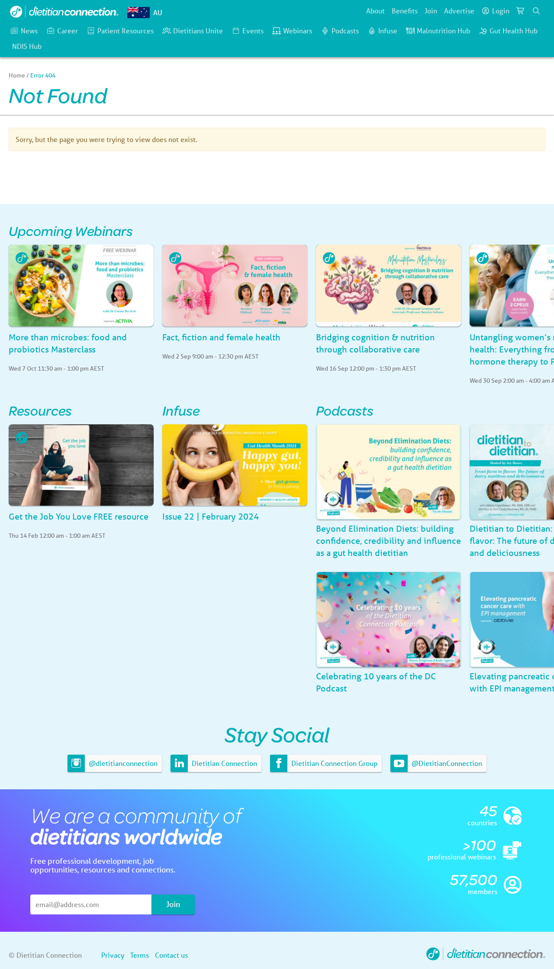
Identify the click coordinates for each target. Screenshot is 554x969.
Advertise (459, 10)
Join (431, 10)
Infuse (387, 30)
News (29, 30)
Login (500, 10)
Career (67, 30)
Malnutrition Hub (443, 30)
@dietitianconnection (122, 763)
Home (17, 75)
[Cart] (520, 11)
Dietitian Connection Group (333, 763)
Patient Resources (125, 30)
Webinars (297, 30)
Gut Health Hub (514, 30)
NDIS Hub (27, 46)
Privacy (112, 954)
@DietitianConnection (446, 763)
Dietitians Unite (198, 30)
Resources (40, 410)
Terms (139, 954)
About (375, 10)
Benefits (405, 10)
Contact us (171, 954)
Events (253, 30)
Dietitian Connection (223, 763)
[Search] (536, 11)
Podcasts (345, 30)
